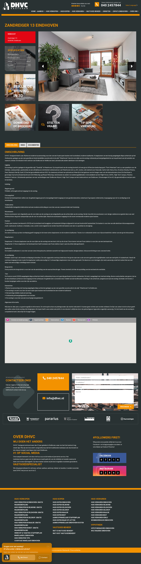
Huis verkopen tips (22, 538)
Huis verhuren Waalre (100, 512)
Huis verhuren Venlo (99, 517)
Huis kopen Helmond (61, 505)
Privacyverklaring (75, 550)
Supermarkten (39, 320)
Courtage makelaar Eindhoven (27, 541)
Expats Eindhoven (120, 11)
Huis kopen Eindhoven (61, 502)
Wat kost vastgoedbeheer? (64, 533)
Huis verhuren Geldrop (100, 510)
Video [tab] (23, 145)
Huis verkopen (52, 11)
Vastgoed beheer (93, 11)
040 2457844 (111, 5)
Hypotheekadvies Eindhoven (102, 528)
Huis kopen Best (59, 515)
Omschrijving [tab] (11, 145)
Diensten (106, 11)
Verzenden (124, 407)
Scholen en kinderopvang (19, 320)
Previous (42, 66)
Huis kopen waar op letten (64, 520)
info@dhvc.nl (55, 398)
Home (33, 11)
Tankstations (55, 320)
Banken (68, 320)
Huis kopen (65, 11)
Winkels (95, 320)
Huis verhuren (78, 11)
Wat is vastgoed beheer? (63, 531)
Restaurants (82, 320)
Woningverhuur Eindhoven (102, 520)
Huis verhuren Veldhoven (101, 507)
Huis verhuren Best (99, 515)
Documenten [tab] (33, 145)
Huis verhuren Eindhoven (101, 502)
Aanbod (40, 11)
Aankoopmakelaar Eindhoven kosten (68, 523)
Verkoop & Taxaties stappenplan (28, 533)
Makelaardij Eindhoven (24, 535)
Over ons (134, 11)
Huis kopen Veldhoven (62, 507)
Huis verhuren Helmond (100, 505)
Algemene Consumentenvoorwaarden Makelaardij (54, 550)
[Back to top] (137, 4)
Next (132, 66)
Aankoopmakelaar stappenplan (66, 517)
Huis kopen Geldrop (61, 510)
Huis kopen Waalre (60, 512)
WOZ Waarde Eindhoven (100, 531)
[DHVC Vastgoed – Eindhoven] (16, 6)
